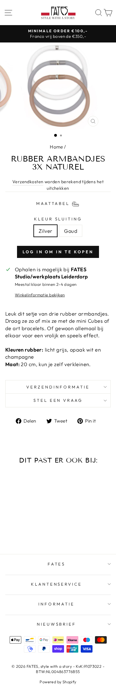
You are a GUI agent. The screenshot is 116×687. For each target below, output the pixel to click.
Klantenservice (56, 584)
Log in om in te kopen (58, 251)
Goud (70, 231)
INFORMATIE (56, 603)
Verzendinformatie (58, 386)
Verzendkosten (27, 181)
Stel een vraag (58, 400)
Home (56, 147)
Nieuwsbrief (56, 624)
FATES (57, 563)
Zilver (45, 231)
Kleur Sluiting (58, 218)
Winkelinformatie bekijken (40, 294)
